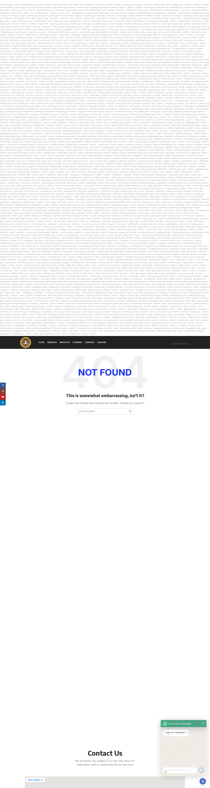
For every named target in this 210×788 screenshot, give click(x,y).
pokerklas (136, 35)
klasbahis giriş (117, 92)
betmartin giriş (165, 246)
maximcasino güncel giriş (173, 298)
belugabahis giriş (179, 48)
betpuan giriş (196, 224)
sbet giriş (15, 188)
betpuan (72, 7)
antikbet (34, 84)
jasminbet (163, 208)
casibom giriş (16, 10)
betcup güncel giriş (165, 54)
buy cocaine (71, 172)
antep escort (164, 32)
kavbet (157, 16)
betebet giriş (107, 21)
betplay (58, 29)
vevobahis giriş (116, 136)
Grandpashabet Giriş (61, 59)
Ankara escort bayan (8, 114)
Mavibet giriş (56, 84)
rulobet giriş (111, 101)
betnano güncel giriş (176, 128)
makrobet (150, 84)
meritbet (185, 32)
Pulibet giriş (76, 287)
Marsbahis (155, 24)
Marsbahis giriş (177, 185)
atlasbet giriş (167, 95)
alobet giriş (195, 10)
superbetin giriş (183, 29)
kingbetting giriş (6, 243)
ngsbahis (60, 172)
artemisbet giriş (198, 150)
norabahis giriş (81, 43)
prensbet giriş (72, 169)
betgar (46, 133)
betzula (169, 5)
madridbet (149, 16)
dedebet (26, 122)
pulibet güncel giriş (50, 114)
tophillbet (157, 95)
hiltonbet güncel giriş (177, 169)
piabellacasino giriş (34, 70)
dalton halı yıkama (55, 295)
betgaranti (9, 7)
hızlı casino (39, 92)
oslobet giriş (45, 109)
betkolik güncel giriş (46, 194)
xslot (32, 13)
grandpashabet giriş (44, 10)
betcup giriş (113, 29)
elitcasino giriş (113, 87)
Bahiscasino (162, 169)
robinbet (197, 51)
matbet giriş (78, 5)
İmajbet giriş (151, 169)
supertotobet (143, 18)
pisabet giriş (63, 177)
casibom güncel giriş (134, 10)
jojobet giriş (96, 7)
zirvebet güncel (77, 262)
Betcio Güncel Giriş (23, 27)
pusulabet (79, 57)
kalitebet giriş (105, 194)
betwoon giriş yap (63, 188)
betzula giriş (147, 35)
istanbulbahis (67, 16)
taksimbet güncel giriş (134, 257)
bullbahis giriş (159, 5)
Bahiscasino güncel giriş (98, 306)
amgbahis (119, 257)
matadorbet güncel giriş (62, 5)
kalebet (156, 79)
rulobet (201, 37)
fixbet (115, 46)
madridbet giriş (156, 10)
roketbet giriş (137, 120)
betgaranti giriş (112, 79)
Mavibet (129, 21)
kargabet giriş (149, 46)
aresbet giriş (98, 57)
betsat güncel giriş (87, 32)
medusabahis (15, 73)
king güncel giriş (145, 79)
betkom (23, 16)
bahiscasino (56, 196)
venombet (32, 24)
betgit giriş (22, 260)
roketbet (113, 144)
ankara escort (169, 133)
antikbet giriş (115, 43)
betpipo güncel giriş (84, 257)
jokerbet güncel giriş (133, 185)
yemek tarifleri (52, 229)
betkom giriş (62, 7)
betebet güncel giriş (154, 70)
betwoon (151, 133)
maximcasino (113, 98)
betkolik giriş (161, 57)
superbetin (147, 5)
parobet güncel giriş (128, 213)
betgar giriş (12, 158)
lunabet (54, 35)
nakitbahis (124, 57)
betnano (122, 7)
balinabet (168, 40)
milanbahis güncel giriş (137, 153)
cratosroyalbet (102, 51)
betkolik (156, 35)
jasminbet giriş (43, 62)
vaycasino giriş (194, 27)
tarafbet (110, 5)
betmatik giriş (104, 117)
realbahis (162, 43)
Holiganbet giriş (17, 92)
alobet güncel (111, 109)
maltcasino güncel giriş (194, 54)
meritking (114, 7)
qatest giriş (110, 62)
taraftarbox (4, 227)
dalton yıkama (181, 196)
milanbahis (171, 13)
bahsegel (74, 70)
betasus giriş (5, 24)
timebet (206, 59)
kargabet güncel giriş (68, 205)
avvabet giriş (144, 301)
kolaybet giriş (28, 73)
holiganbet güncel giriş (94, 103)
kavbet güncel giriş (58, 260)
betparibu (33, 32)
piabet (196, 287)
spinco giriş (51, 7)
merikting (4, 40)
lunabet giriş (95, 21)
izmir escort (147, 303)
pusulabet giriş (164, 48)
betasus (53, 98)
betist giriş (49, 29)
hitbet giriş (87, 90)
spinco (68, 13)
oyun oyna (162, 128)
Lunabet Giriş (102, 144)
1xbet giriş (87, 24)
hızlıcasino (136, 103)
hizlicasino (184, 76)
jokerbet (138, 144)
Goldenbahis (156, 18)
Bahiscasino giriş (109, 139)
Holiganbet (94, 68)
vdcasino (118, 5)
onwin (29, 7)
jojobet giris (62, 282)
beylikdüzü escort (7, 95)
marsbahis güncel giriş (90, 35)
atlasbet (53, 62)
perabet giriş (89, 87)
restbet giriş (33, 16)
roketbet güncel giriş (184, 177)
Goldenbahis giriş (33, 254)
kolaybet (139, 7)
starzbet (192, 101)
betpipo (127, 199)
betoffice (121, 10)
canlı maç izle (5, 169)
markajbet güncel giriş (191, 125)
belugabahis (90, 98)
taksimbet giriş (140, 21)
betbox (71, 92)
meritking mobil (136, 246)
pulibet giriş (16, 13)
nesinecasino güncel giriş (195, 79)
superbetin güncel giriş (64, 81)
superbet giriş (67, 238)
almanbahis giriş (174, 216)
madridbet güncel (162, 254)
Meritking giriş (40, 76)
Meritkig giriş (36, 122)
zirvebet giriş (47, 227)
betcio (167, 68)
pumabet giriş (173, 57)
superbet (181, 142)
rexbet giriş (170, 153)
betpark (23, 43)
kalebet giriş (5, 13)
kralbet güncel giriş (134, 46)
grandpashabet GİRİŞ (115, 202)
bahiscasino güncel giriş (134, 70)
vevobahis (133, 54)
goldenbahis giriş (171, 70)
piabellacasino (75, 21)
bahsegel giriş (171, 103)
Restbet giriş (27, 164)
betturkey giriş (170, 164)
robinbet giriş (187, 240)
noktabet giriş (102, 133)
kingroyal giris (124, 109)
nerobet (3, 70)
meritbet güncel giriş (128, 87)
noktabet (168, 155)
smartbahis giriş (58, 109)
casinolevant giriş (170, 87)
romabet (200, 70)
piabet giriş (62, 92)
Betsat (115, 273)
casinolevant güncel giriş (77, 164)
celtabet (14, 68)
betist (7, 306)
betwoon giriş (170, 73)
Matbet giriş (178, 5)
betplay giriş (106, 35)
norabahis (181, 144)
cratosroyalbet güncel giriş (88, 246)
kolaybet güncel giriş (127, 90)
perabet (136, 73)
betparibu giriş (71, 144)
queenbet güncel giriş (75, 98)
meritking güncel (87, 175)
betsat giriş (30, 18)
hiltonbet (9, 18)
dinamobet (67, 147)
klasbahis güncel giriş (128, 18)
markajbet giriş (29, 150)
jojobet (39, 18)
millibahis (5, 62)
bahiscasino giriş (41, 301)
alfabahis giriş (49, 235)
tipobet (74, 48)
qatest (185, 306)
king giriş (95, 177)
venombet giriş (6, 37)
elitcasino (166, 51)
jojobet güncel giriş (201, 16)
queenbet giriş (29, 202)
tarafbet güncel (6, 51)
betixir (41, 29)
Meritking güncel (179, 27)
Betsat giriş (86, 29)
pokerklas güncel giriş (85, 54)
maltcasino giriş (38, 290)
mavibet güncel (22, 106)
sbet (2, 65)
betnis (35, 155)
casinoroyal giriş (200, 68)
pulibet (164, 90)
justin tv (42, 175)
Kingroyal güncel (151, 293)
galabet (205, 10)
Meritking (175, 68)
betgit (163, 205)
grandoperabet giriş (8, 175)
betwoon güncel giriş (69, 73)
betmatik (139, 16)
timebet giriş (25, 309)
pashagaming (138, 62)
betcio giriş (5, 29)
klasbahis (11, 35)
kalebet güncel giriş (125, 298)
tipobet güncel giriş (143, 40)
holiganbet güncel (41, 37)
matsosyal (21, 161)
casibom (130, 7)
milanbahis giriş (181, 101)
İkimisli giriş (97, 298)
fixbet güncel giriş (25, 21)
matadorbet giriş (116, 24)
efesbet (197, 5)
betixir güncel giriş (87, 122)
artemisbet (177, 40)
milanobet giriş (153, 276)
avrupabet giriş (64, 62)
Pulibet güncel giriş (184, 133)
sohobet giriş (199, 98)
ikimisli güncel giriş (178, 249)
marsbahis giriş (6, 5)
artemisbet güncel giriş (161, 106)
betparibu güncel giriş (133, 24)
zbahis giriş (28, 76)
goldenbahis (35, 48)
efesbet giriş (119, 21)
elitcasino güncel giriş (80, 125)
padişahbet (178, 111)
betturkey (29, 92)
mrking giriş (18, 54)
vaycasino (189, 5)
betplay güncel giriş (93, 139)
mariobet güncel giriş (191, 18)
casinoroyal (39, 51)
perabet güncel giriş (123, 293)
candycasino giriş (118, 117)
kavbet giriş (142, 128)
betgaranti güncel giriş (23, 37)
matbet (26, 13)
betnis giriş (24, 279)
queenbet (150, 98)
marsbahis (185, 10)
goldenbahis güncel (144, 13)
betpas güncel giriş (172, 10)
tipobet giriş (59, 150)
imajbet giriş (166, 24)
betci (104, 10)
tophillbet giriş (90, 16)
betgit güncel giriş (45, 46)
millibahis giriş (34, 260)
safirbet (101, 172)
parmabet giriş (192, 43)
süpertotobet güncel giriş (160, 235)
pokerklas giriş (95, 114)
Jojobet (87, 27)
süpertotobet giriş (159, 101)
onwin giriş (110, 16)
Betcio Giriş (36, 216)
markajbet (131, 13)
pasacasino (100, 131)
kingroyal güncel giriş (38, 139)
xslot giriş (178, 16)
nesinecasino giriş (144, 139)
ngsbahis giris (80, 238)
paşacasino (161, 183)
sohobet (47, 5)
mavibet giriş (44, 84)
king (25, 10)
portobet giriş (195, 76)
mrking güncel (102, 18)
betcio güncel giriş (117, 13)
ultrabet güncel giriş (65, 79)
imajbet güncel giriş (198, 32)
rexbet (205, 21)
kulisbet (176, 114)
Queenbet (150, 57)
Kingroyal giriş (15, 122)
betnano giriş (167, 16)
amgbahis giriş (157, 73)
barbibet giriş (181, 229)
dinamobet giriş (50, 142)
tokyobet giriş (175, 306)
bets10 (197, 172)
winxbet (96, 37)
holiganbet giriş (162, 7)
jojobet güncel (39, 7)
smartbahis (176, 51)
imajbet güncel (31, 29)
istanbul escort (180, 136)
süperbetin (107, 120)
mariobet (169, 92)
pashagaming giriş (27, 144)
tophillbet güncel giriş (201, 13)
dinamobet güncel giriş (151, 51)
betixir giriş (89, 51)
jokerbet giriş (179, 122)
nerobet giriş (120, 76)
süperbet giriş (85, 169)
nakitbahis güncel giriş (45, 188)
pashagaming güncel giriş (31, 5)
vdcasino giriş (151, 32)
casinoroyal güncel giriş (59, 24)
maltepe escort (114, 73)
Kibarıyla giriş (5, 196)
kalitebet (125, 43)
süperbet (54, 37)
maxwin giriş (30, 54)
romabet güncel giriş (95, 238)
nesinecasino (48, 284)
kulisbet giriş (197, 185)
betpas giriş (80, 84)
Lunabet (142, 92)
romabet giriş (121, 16)
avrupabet (76, 59)
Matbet (109, 46)
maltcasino (123, 51)
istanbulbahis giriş (100, 24)
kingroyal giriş (160, 13)
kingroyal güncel (7, 27)
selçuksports (166, 199)
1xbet (81, 51)
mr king (150, 150)
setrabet (61, 90)
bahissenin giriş (58, 27)
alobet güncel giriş (158, 65)
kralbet (17, 5)
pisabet (136, 95)
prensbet (32, 43)
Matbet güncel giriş (94, 205)
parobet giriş (44, 35)
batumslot (169, 59)
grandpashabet (78, 13)
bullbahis (201, 131)
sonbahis (191, 48)
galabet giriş (32, 46)
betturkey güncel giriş (124, 131)
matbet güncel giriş (97, 76)
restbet (105, 7)
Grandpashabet (49, 70)
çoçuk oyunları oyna (81, 268)
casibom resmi (190, 131)
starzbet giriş (20, 7)
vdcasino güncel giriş (175, 284)
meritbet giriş (189, 7)
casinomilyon (189, 40)
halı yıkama (62, 202)
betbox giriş (30, 101)
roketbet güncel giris (17, 219)
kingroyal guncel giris (132, 5)
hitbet (61, 106)
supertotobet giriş (175, 183)
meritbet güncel (43, 54)
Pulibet (195, 46)
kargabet (4, 57)
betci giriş (205, 27)
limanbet (128, 62)
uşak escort (197, 238)
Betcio (24, 120)
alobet (122, 46)
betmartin (10, 205)
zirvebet (61, 276)
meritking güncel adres (140, 43)
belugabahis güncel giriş (46, 177)
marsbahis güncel (99, 29)
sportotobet (40, 73)
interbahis (169, 98)
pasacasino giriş (111, 57)
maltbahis (28, 131)
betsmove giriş (106, 249)
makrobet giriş (106, 142)
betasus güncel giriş (13, 125)
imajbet (131, 16)
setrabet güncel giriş (8, 254)
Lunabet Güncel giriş (182, 150)
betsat (35, 40)
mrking (54, 54)
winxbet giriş (56, 133)
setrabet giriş (62, 153)
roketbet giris (16, 227)
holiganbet (88, 5)
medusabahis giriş (21, 65)
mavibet (187, 73)
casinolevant (14, 40)
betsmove (121, 65)
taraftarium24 (203, 29)
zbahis (183, 90)
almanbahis (108, 54)
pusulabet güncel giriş (171, 37)
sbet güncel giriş (141, 260)
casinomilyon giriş (189, 37)
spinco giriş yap (131, 271)
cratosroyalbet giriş (148, 29)
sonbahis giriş (131, 210)
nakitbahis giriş (6, 238)
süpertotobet (117, 125)
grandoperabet (137, 147)
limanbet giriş (82, 76)
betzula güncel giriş (107, 81)
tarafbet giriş (100, 5)
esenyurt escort (126, 32)
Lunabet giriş (116, 177)
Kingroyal (101, 101)
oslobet (21, 70)
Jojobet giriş (99, 46)
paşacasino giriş (60, 21)
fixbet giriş (39, 111)
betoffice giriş (115, 95)
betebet (50, 81)
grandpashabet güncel (71, 131)
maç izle (31, 10)
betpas (61, 13)
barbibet (165, 295)
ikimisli (77, 68)
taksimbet (113, 18)
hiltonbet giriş (87, 46)
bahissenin (122, 139)
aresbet (26, 84)
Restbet (48, 221)
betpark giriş (196, 65)
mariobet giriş (83, 10)
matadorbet (43, 24)
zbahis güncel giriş (199, 24)
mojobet (27, 216)
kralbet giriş (75, 35)
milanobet (83, 73)
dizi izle (81, 205)
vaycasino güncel (44, 59)
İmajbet (99, 175)
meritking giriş (133, 29)
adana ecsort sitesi (117, 133)
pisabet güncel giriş (22, 238)
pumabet (57, 128)
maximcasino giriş (163, 46)
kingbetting (186, 262)
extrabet (119, 27)
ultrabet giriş (19, 18)
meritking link (179, 117)
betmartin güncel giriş (133, 125)
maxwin (111, 27)
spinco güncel (41, 136)
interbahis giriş (135, 114)
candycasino (5, 268)
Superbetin (33, 199)
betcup (181, 87)
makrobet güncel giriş (140, 109)
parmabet (51, 125)
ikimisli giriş (65, 32)
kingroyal (5, 16)
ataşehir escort (21, 32)
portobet (31, 147)
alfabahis (126, 279)
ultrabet (202, 43)
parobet (79, 18)
